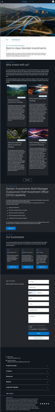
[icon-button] (46, 304)
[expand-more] (47, 366)
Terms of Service (42, 329)
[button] (7, 40)
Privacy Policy (34, 329)
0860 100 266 (13, 357)
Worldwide (10, 393)
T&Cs (31, 326)
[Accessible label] (34, 292)
